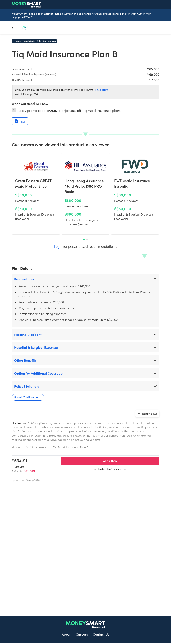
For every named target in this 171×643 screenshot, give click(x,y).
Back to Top (149, 414)
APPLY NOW (110, 460)
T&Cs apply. (101, 89)
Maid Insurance (36, 447)
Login (58, 246)
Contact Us (101, 634)
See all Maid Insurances (27, 397)
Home (16, 447)
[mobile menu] (157, 4)
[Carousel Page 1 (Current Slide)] (84, 239)
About (66, 634)
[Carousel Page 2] (87, 239)
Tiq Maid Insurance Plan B (71, 447)
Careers (82, 634)
